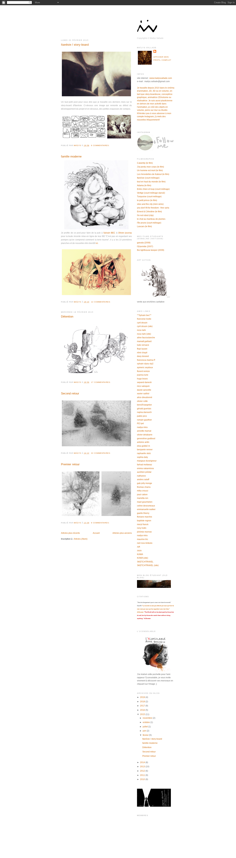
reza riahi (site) (144, 334)
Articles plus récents (70, 533)
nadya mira (142, 427)
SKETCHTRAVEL (145, 562)
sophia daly (142, 457)
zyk (138, 546)
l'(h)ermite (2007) (145, 246)
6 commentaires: (100, 145)
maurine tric (142, 539)
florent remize (143, 371)
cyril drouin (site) (145, 326)
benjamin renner (145, 449)
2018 (142, 701)
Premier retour (70, 464)
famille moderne (71, 156)
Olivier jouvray (125, 233)
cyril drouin (142, 322)
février (146, 735)
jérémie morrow (144, 532)
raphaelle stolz (144, 453)
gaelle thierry (143, 513)
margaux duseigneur (147, 461)
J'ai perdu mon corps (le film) (150, 167)
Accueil (96, 533)
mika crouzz (142, 490)
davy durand (143, 356)
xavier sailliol (143, 393)
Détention (67, 316)
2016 (142, 710)
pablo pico (142, 416)
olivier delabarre (144, 434)
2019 (142, 697)
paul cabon (142, 494)
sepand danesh (144, 382)
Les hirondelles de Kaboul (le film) (153, 174)
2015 (142, 714)
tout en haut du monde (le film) (151, 181)
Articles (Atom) (80, 539)
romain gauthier (144, 420)
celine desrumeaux (146, 506)
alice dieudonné (144, 397)
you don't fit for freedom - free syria (153, 208)
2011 (142, 775)
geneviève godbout (146, 438)
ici (97, 243)
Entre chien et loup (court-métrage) (153, 189)
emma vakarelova (145, 468)
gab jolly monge (144, 483)
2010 (142, 779)
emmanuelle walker (146, 509)
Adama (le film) (144, 185)
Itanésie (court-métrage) (148, 178)
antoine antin (143, 442)
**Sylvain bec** (144, 315)
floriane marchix (144, 517)
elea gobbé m (143, 446)
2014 (142, 762)
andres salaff (143, 479)
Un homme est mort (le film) (150, 170)
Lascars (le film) (144, 226)
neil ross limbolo (144, 543)
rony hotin (141, 528)
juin (145, 731)
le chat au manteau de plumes (151, 219)
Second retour (70, 393)
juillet (145, 726)
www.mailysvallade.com (160, 78)
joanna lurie (142, 375)
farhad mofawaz (144, 464)
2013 (142, 766)
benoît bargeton (144, 405)
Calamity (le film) (145, 163)
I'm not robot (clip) (145, 215)
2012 (142, 771)
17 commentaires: (101, 382)
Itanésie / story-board (75, 44)
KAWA (140, 554)
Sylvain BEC (109, 233)
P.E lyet (140, 423)
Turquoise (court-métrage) (149, 196)
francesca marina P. (146, 360)
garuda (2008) (143, 242)
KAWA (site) (142, 558)
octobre (146, 722)
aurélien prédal (144, 472)
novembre (148, 718)
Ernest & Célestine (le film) (149, 211)
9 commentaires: (100, 523)
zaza (139, 550)
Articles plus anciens (122, 533)
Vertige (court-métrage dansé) (151, 193)
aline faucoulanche (146, 337)
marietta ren (142, 498)
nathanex (141, 476)
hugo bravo (142, 378)
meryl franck (142, 524)
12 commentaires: (101, 302)
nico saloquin (143, 386)
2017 (142, 706)
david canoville (144, 390)
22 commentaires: (101, 453)
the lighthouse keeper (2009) (150, 250)
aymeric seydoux (145, 367)
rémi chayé (142, 352)
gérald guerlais (144, 408)
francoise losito (144, 319)
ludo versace (143, 345)
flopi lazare (142, 349)
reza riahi (141, 330)
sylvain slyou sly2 (145, 363)
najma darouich (144, 412)
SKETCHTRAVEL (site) (148, 565)
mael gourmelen (144, 502)
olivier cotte (142, 401)
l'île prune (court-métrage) (149, 223)
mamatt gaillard (144, 341)
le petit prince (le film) (147, 200)
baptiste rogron (144, 520)
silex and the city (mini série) (150, 204)
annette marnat (144, 431)
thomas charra (143, 487)
